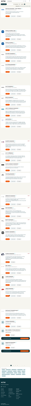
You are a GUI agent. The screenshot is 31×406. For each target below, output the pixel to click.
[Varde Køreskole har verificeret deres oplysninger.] (13, 276)
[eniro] (3, 1)
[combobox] (15, 1)
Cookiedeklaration (11, 392)
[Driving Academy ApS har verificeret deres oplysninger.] (16, 30)
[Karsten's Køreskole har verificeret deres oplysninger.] (15, 231)
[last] (24, 365)
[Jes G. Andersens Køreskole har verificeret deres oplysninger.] (18, 108)
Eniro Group (2, 390)
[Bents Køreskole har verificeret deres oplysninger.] (13, 97)
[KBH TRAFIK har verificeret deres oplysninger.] (11, 265)
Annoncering (2, 393)
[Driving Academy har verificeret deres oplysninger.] (14, 42)
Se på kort (22, 4)
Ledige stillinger (3, 392)
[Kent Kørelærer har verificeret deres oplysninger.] (13, 207)
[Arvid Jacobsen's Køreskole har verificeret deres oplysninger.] (18, 163)
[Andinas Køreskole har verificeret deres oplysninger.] (14, 253)
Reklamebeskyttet (8, 13)
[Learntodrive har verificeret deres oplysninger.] (12, 119)
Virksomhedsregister (3, 395)
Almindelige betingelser (12, 393)
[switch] (19, 4)
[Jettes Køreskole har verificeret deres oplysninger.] (13, 288)
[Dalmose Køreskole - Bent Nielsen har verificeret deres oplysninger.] (21, 8)
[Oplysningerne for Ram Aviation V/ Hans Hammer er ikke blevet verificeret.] (20, 329)
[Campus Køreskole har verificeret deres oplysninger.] (15, 321)
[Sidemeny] (29, 0)
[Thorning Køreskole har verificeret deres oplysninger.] (15, 173)
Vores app (17, 398)
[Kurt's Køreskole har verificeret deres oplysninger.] (13, 86)
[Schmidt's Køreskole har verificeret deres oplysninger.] (15, 53)
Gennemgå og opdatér (25, 338)
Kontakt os (2, 396)
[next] (22, 365)
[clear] (23, 1)
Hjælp (9, 395)
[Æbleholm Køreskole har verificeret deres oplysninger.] (15, 195)
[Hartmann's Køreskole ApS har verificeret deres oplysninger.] (18, 310)
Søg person (17, 395)
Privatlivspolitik (10, 390)
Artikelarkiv (10, 396)
